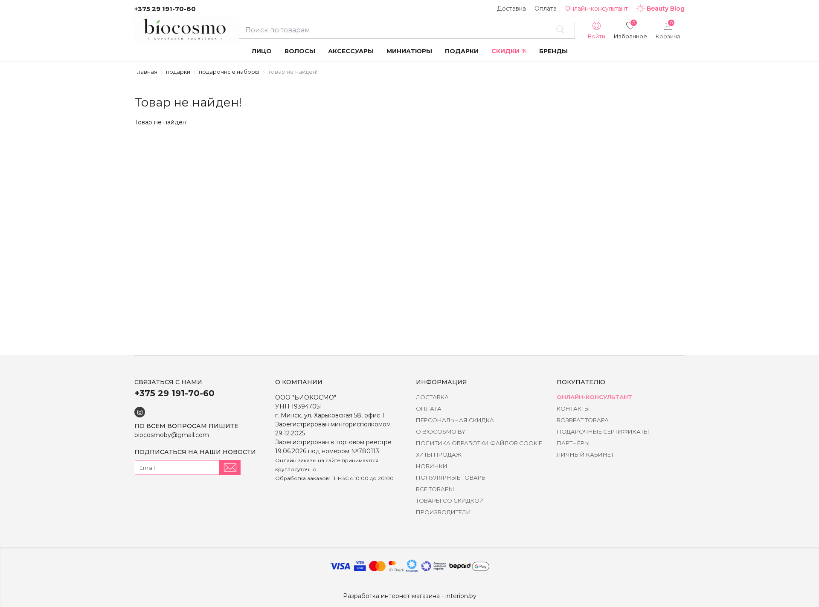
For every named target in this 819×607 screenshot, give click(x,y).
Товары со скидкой (450, 500)
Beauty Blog (666, 8)
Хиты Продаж (439, 454)
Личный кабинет (585, 454)
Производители (443, 512)
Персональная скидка (455, 420)
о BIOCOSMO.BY (440, 431)
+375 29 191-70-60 (165, 9)
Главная (145, 71)
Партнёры (573, 443)
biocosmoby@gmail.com (171, 435)
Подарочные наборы (229, 71)
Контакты (573, 408)
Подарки (178, 71)
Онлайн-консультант (596, 8)
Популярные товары (451, 477)
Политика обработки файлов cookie (479, 443)
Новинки (431, 466)
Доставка (511, 8)
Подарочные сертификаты (603, 431)
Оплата (545, 8)
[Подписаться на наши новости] (230, 467)
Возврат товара (583, 420)
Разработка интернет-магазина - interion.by (409, 596)
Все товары (435, 489)
